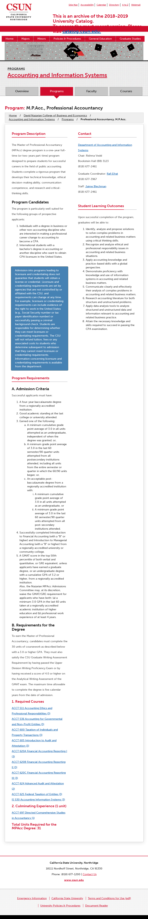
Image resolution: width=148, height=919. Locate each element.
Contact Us (90, 874)
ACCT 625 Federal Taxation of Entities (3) (37, 794)
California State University (67, 898)
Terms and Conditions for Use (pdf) (109, 898)
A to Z (125, 4)
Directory (114, 4)
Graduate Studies (130, 38)
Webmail (135, 4)
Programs (16, 69)
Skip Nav (73, 4)
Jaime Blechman (95, 186)
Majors (25, 38)
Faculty (91, 91)
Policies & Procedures (67, 38)
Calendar (101, 4)
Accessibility (87, 4)
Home (9, 38)
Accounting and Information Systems (32, 119)
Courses (126, 91)
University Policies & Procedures (60, 905)
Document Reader (96, 905)
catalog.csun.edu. (81, 31)
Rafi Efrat (112, 173)
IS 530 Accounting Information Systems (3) (38, 799)
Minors (41, 38)
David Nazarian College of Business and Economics (55, 115)
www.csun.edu (74, 880)
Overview (22, 91)
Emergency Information (32, 898)
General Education (100, 38)
